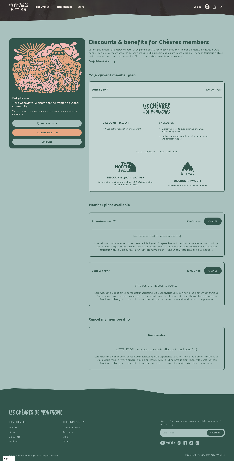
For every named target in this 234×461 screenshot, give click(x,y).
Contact (67, 441)
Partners (68, 432)
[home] (18, 7)
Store (12, 432)
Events (13, 427)
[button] (214, 6)
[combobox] (9, 458)
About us (14, 437)
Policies (13, 441)
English (7, 458)
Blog (65, 437)
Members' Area (71, 427)
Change (212, 221)
